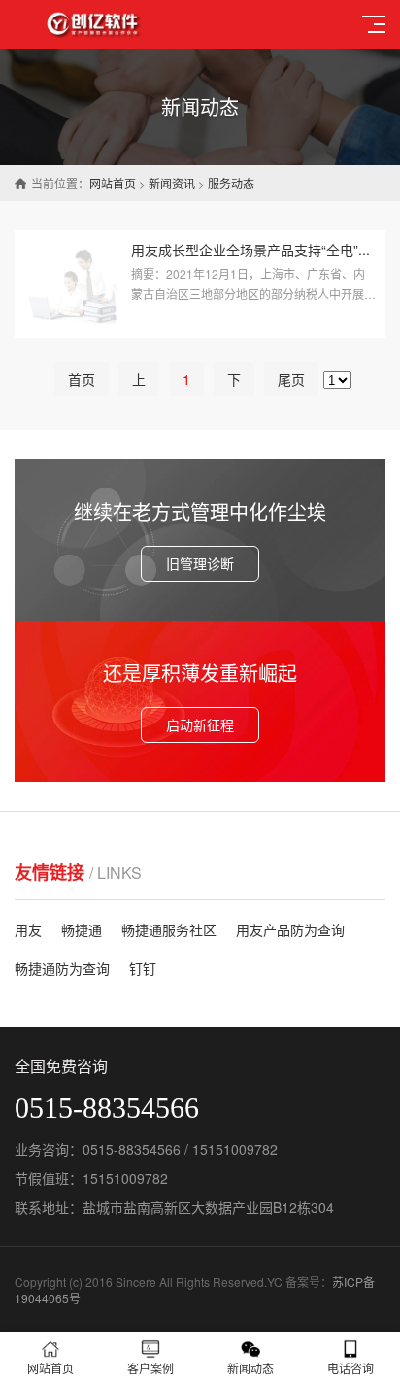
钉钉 (142, 968)
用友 (28, 929)
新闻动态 (250, 1368)
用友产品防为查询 (290, 929)
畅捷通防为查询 (62, 968)
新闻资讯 (172, 183)
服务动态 (231, 183)
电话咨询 (350, 1368)
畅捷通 (81, 929)
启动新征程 (200, 724)
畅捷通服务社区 (169, 929)
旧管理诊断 (200, 563)
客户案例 (150, 1368)
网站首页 (112, 183)
